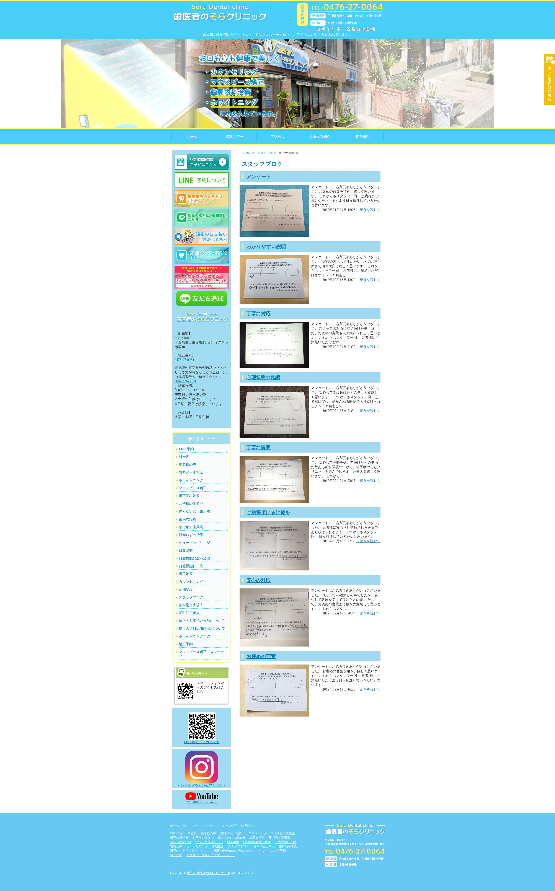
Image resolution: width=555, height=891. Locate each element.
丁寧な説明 (258, 447)
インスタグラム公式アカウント (201, 785)
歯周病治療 (187, 519)
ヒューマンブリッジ (194, 542)
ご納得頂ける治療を (268, 512)
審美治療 (186, 574)
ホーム (192, 136)
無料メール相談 (191, 472)
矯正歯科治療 (189, 496)
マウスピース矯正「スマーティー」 (201, 654)
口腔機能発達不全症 (194, 558)
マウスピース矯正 (193, 488)
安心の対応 (258, 580)
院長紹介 (362, 136)
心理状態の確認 (263, 377)
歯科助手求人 (189, 613)
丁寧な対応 (258, 313)
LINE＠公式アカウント (202, 742)
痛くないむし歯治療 (194, 511)
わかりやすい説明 (266, 246)
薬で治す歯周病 (191, 527)
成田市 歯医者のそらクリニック (208, 873)
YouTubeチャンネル (202, 802)
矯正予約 (186, 644)
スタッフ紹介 (320, 136)
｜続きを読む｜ (368, 210)
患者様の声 (187, 464)
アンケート (258, 176)
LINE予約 (186, 449)
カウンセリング (191, 581)
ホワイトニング (191, 480)
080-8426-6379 (185, 381)
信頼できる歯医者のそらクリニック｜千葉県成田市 (219, 17)
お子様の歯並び (191, 503)
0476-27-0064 (184, 360)
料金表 (184, 457)
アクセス (277, 136)
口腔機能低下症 (191, 566)
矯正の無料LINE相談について (202, 628)
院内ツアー (235, 136)
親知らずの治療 (191, 535)
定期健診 (186, 589)
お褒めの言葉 (261, 656)
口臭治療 (186, 550)
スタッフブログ (267, 152)
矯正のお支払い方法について (201, 620)
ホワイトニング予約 (194, 636)
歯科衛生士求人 (191, 605)
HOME (246, 152)
